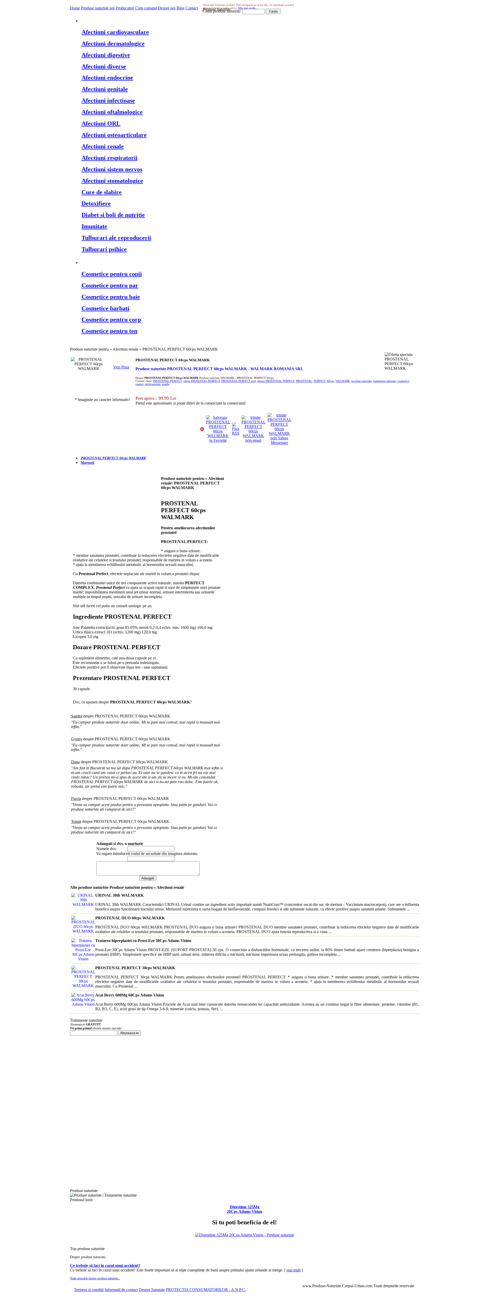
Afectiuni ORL (101, 123)
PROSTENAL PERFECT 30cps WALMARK (135, 968)
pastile (165, 383)
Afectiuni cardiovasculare (115, 32)
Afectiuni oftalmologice (112, 112)
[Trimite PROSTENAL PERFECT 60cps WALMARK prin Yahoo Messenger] (279, 442)
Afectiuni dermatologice (113, 43)
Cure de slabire (102, 192)
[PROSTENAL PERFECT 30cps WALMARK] (82, 985)
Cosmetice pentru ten (109, 331)
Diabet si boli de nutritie (113, 215)
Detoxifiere (96, 203)
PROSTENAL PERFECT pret (238, 380)
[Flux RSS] (235, 433)
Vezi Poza (121, 367)
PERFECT (319, 380)
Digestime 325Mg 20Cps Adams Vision (244, 1209)
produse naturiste (361, 380)
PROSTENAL (304, 380)
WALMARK (342, 380)
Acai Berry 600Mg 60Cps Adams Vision (129, 995)
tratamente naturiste (384, 380)
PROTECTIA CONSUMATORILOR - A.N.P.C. (206, 1289)
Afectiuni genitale (105, 89)
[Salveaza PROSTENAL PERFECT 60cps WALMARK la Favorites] (218, 440)
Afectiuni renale (103, 146)
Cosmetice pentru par (110, 285)
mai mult (294, 1270)
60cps (330, 380)
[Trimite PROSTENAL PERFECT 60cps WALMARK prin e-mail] (253, 440)
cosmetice (403, 380)
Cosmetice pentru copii (112, 274)
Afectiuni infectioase (108, 100)
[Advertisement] (115, 514)
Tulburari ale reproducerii (116, 237)
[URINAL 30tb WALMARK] (82, 904)
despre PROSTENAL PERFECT (275, 380)
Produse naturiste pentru (115, 20)
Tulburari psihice (104, 249)
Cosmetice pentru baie (111, 297)
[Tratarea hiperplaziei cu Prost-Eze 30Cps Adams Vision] (82, 959)
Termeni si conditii (89, 1289)
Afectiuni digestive (106, 55)
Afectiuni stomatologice (112, 180)
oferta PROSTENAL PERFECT (201, 380)
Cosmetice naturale (107, 262)
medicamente (152, 383)
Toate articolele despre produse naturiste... (95, 1278)
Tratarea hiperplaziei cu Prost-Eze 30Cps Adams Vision (143, 940)
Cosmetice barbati (105, 308)
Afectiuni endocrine (107, 77)
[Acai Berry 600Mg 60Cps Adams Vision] (82, 1004)
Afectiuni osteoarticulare (114, 135)
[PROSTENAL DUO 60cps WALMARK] (82, 931)
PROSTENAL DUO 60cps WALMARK (130, 918)
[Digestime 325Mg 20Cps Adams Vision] (244, 1235)
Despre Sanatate (152, 1289)
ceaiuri (139, 383)
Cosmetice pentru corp (111, 319)
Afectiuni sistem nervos (112, 169)
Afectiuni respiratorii (110, 158)
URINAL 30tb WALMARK (119, 895)
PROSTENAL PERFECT (167, 380)
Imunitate (94, 226)
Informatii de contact (121, 1289)
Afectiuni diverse (104, 66)
